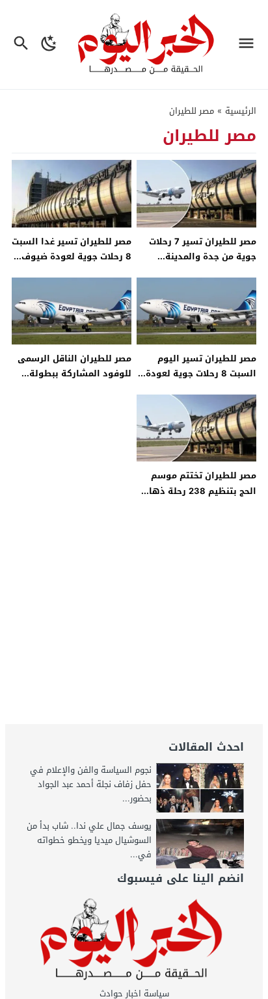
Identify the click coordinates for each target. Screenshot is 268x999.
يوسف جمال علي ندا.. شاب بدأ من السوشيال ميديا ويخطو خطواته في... (89, 840)
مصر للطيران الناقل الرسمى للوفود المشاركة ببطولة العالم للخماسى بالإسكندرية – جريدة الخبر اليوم (73, 381)
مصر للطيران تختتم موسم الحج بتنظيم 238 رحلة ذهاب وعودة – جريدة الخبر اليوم (199, 490)
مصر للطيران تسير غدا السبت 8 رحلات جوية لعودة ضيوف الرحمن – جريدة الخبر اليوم (71, 256)
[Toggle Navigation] (249, 44)
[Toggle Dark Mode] (49, 44)
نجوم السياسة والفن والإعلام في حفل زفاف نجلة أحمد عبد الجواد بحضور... (91, 784)
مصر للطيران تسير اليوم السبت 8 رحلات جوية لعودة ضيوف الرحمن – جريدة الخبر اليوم (201, 381)
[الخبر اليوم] (134, 939)
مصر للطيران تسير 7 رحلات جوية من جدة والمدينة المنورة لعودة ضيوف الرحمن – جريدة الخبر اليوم (198, 264)
